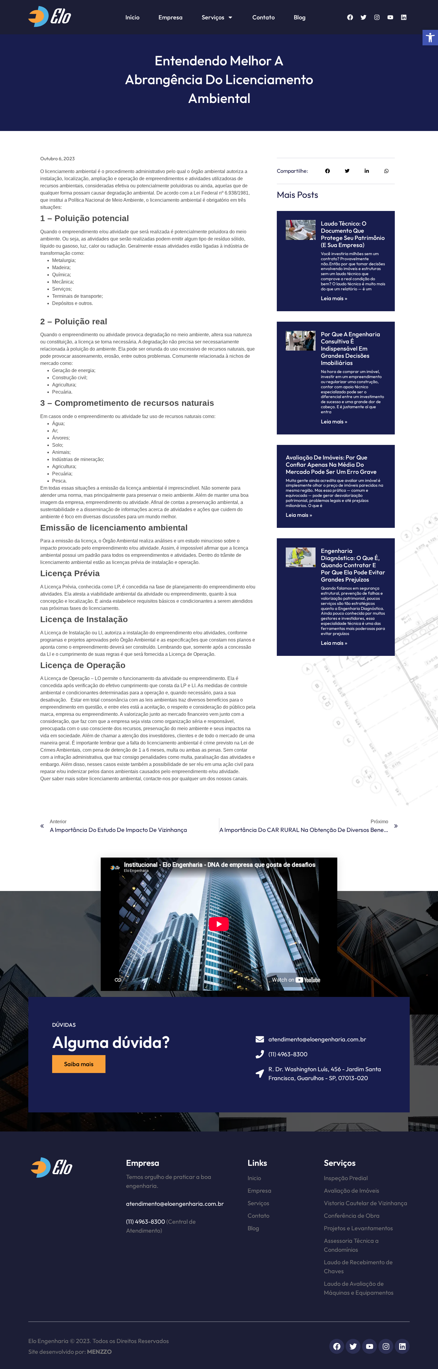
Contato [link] (263, 17)
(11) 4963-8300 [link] (145, 1221)
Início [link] (132, 17)
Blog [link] (300, 17)
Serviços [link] (213, 17)
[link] (430, 37)
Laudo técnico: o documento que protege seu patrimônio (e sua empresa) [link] (353, 234)
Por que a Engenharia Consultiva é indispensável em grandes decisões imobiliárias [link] (350, 348)
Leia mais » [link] (334, 298)
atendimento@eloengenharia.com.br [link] (175, 1203)
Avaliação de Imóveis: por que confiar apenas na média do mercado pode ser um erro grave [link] (331, 464)
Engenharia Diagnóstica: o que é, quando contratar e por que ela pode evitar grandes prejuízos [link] (353, 565)
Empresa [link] (171, 17)
